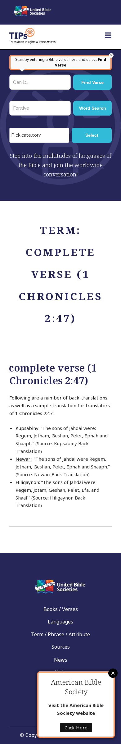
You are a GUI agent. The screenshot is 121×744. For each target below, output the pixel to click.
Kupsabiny (27, 428)
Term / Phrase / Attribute (60, 634)
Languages (60, 621)
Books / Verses (60, 609)
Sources (61, 646)
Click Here (76, 727)
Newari (24, 459)
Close (113, 673)
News (60, 659)
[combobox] (39, 135)
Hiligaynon (27, 482)
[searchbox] (40, 135)
